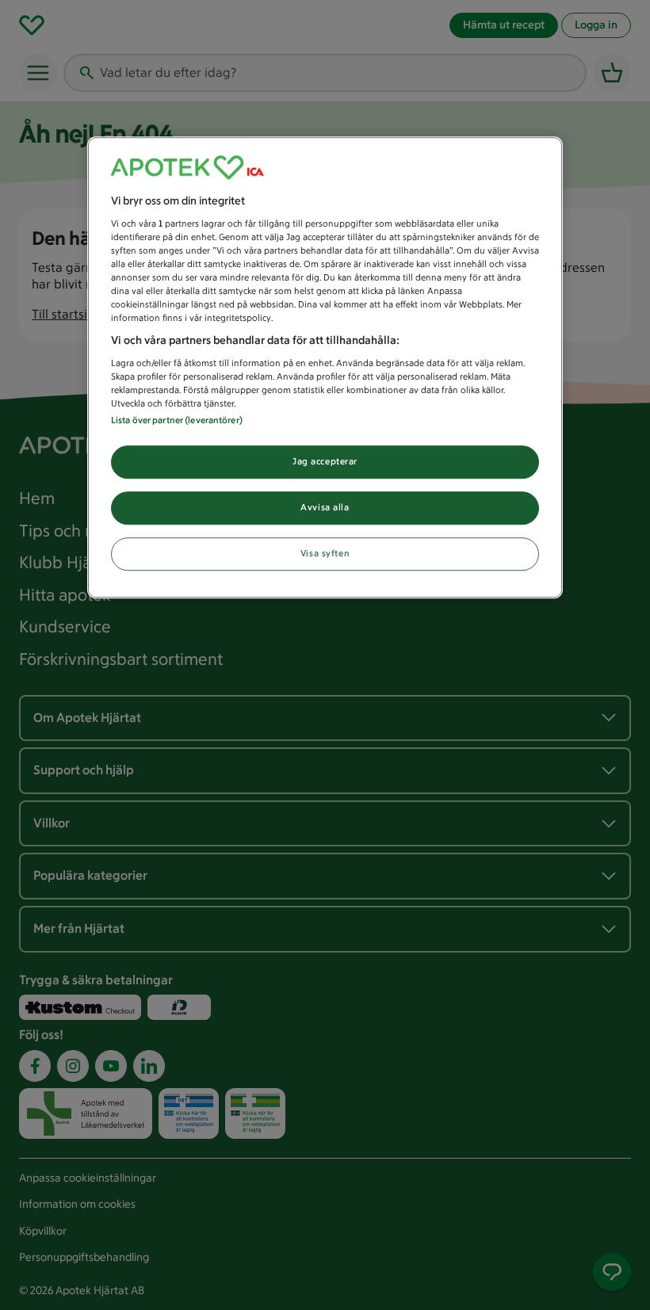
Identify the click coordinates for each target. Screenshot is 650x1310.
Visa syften (325, 553)
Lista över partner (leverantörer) (177, 420)
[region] (325, 367)
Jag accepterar (325, 461)
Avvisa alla (324, 507)
